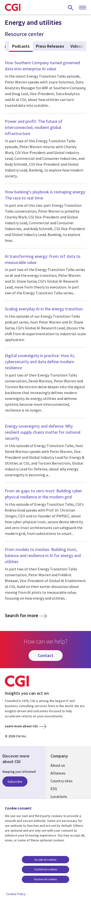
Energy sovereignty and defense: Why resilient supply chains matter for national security (42, 432)
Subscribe (15, 781)
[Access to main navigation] (82, 8)
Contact (45, 655)
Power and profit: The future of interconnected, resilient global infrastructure (33, 127)
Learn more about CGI (21, 726)
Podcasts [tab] (22, 46)
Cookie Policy (16, 894)
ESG (53, 788)
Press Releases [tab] (50, 46)
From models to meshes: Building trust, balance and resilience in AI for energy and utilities (43, 555)
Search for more (21, 615)
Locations (58, 796)
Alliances (58, 773)
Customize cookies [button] (45, 869)
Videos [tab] (76, 46)
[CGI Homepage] (12, 7)
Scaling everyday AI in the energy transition (44, 309)
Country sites (61, 780)
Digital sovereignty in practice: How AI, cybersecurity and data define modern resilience (40, 361)
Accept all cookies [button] (45, 859)
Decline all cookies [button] (45, 879)
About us (57, 765)
